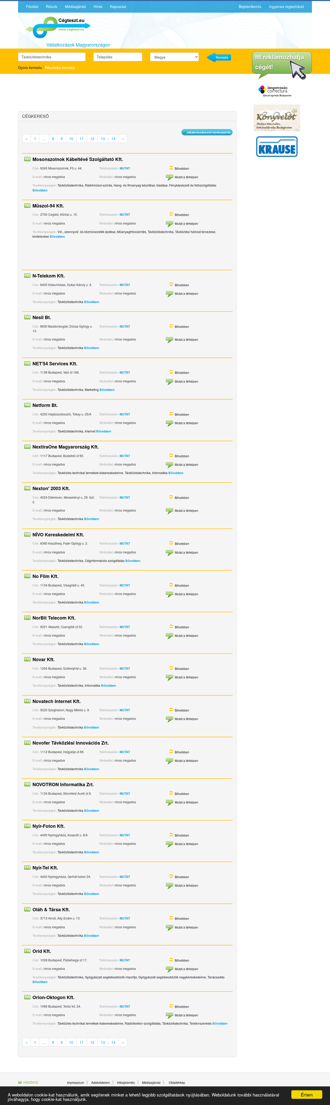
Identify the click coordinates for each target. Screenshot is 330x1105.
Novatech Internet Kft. (56, 701)
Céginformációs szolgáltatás (105, 560)
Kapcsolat (118, 6)
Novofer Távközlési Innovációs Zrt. (70, 742)
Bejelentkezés (250, 6)
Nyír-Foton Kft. (48, 826)
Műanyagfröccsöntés (131, 231)
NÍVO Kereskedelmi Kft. (58, 534)
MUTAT (125, 168)
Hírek (98, 6)
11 (82, 138)
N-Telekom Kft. (48, 275)
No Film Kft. (45, 576)
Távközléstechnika (70, 185)
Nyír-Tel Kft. (45, 867)
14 (113, 138)
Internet (90, 431)
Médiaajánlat (75, 6)
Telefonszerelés (200, 1023)
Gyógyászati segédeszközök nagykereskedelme (172, 977)
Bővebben (182, 168)
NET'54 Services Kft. (54, 363)
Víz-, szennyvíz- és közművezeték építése (86, 231)
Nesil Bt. (41, 317)
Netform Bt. (45, 405)
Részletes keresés (60, 67)
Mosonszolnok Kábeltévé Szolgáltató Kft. (77, 159)
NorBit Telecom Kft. (54, 617)
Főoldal (32, 6)
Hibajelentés (126, 1082)
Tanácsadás (216, 977)
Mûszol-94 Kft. (48, 205)
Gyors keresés (30, 67)
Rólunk (51, 6)
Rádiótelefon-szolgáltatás (143, 1023)
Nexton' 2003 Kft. (51, 488)
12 (92, 138)
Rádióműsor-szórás (98, 185)
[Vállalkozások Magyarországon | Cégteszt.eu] (54, 26)
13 (103, 138)
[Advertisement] (63, 93)
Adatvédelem (100, 1082)
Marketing (92, 389)
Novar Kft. (43, 659)
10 (71, 138)
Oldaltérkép (177, 1082)
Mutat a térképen (186, 177)
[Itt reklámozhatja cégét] (282, 65)
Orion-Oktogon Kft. (53, 997)
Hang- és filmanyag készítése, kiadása (141, 185)
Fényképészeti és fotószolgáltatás (192, 185)
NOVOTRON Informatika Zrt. (63, 784)
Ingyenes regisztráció (286, 6)
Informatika (160, 472)
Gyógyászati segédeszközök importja (111, 977)
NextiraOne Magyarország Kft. (65, 446)
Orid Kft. (41, 951)
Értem (307, 1094)
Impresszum (75, 1082)
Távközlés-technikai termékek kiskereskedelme (90, 472)
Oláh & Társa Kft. (51, 909)
